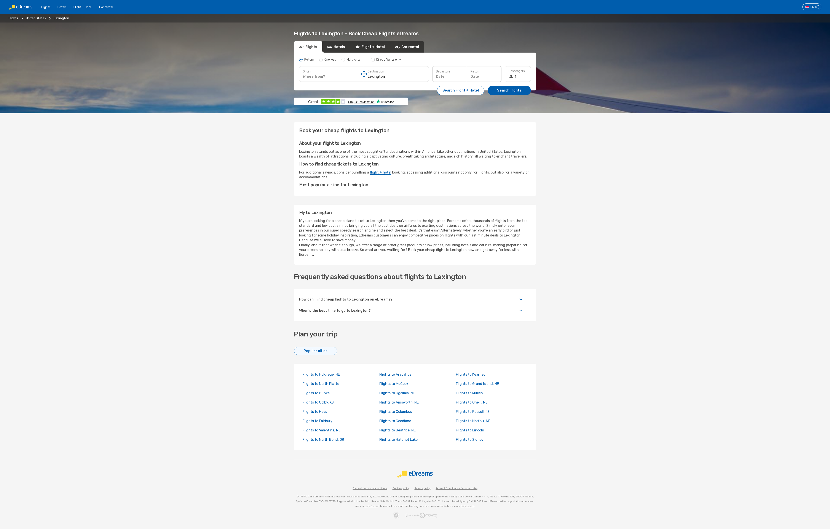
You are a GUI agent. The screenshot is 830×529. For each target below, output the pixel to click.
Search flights (509, 90)
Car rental (106, 7)
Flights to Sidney (470, 439)
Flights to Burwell (317, 393)
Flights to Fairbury (317, 421)
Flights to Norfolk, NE (473, 421)
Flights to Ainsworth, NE (399, 402)
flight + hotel (380, 172)
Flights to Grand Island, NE (477, 384)
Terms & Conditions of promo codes (456, 488)
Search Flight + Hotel (460, 90)
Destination (376, 71)
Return (475, 71)
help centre (467, 506)
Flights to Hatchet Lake (398, 439)
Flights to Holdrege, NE (321, 374)
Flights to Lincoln (470, 430)
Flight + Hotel (82, 7)
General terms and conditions (370, 488)
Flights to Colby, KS (318, 402)
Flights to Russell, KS (473, 412)
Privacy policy (423, 488)
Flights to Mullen (469, 393)
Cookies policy (401, 488)
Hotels (62, 7)
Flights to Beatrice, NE (397, 430)
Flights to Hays (315, 412)
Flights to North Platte (321, 384)
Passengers (517, 71)
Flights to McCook (393, 384)
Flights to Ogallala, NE (397, 393)
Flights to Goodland (395, 421)
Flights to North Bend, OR (323, 439)
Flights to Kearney (470, 374)
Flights (46, 7)
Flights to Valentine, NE (321, 430)
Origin (307, 71)
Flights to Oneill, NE (471, 402)
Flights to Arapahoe (395, 374)
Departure (443, 71)
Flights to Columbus (395, 412)
